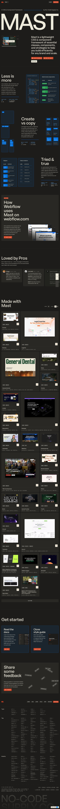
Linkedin (47, 789)
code (33, 701)
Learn (4, 566)
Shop (45, 701)
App (25, 445)
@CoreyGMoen (53, 274)
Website (7, 324)
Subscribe (56, 2)
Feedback (44, 787)
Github (57, 789)
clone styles (37, 649)
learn (37, 701)
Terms (57, 787)
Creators (50, 701)
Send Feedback (8, 689)
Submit (50, 2)
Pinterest (52, 789)
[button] (6, 2)
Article (7, 566)
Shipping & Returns (51, 787)
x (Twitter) (37, 789)
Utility (26, 546)
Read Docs (34, 61)
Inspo (4, 324)
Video (26, 587)
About (39, 787)
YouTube (43, 789)
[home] (2, 2)
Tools (23, 445)
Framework (12, 566)
